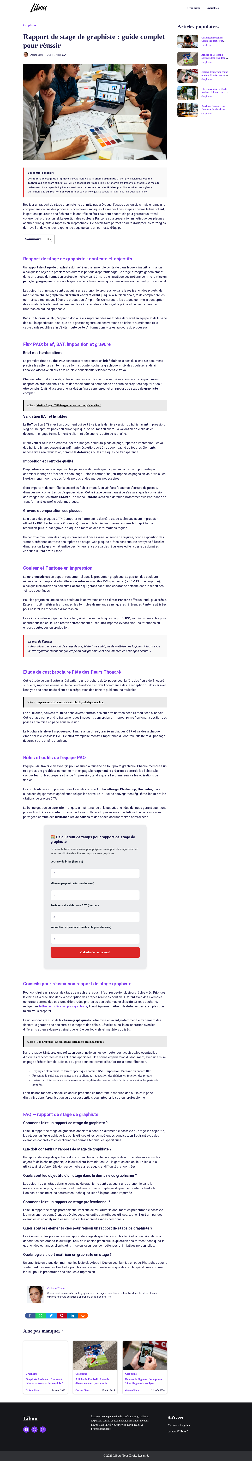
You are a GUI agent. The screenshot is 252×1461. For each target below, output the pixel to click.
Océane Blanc (36, 55)
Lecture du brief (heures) (67, 861)
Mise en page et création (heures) (72, 883)
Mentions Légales (179, 1425)
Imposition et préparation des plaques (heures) (81, 927)
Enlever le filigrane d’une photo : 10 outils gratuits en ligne (214, 75)
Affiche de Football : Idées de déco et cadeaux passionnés (214, 58)
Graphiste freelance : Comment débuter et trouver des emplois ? (212, 40)
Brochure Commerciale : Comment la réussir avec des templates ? (214, 109)
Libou (30, 1418)
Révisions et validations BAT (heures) (75, 905)
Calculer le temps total (95, 952)
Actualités (213, 8)
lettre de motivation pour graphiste (63, 1006)
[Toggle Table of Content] (47, 239)
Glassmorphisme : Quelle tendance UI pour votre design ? (214, 92)
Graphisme (193, 8)
